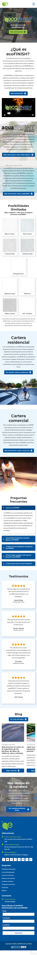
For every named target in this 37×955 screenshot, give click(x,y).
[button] (33, 4)
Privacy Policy (28, 943)
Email (4, 911)
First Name (6, 918)
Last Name (6, 925)
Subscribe (18, 933)
